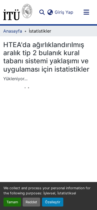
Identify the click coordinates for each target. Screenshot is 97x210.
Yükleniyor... (15, 78)
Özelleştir (52, 202)
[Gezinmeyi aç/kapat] (86, 12)
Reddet (31, 202)
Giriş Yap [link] (64, 12)
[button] (17, 12)
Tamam (12, 202)
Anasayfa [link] (12, 31)
